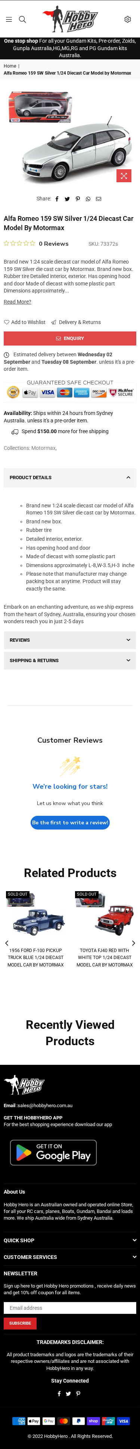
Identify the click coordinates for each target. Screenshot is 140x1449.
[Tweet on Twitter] (67, 199)
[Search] (22, 18)
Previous (6, 943)
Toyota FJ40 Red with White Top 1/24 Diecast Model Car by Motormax (105, 958)
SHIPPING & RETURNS (34, 660)
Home (10, 66)
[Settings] (127, 18)
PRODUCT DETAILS (31, 477)
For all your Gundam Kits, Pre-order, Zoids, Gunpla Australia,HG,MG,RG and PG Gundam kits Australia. (70, 48)
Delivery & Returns (79, 322)
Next (133, 943)
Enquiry (73, 338)
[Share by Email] (99, 199)
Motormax (43, 448)
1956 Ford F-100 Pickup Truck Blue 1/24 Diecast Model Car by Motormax (35, 958)
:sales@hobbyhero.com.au (43, 1105)
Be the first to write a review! (70, 822)
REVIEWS (20, 640)
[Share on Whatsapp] (88, 199)
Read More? (17, 302)
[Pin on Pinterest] (78, 199)
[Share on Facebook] (57, 199)
